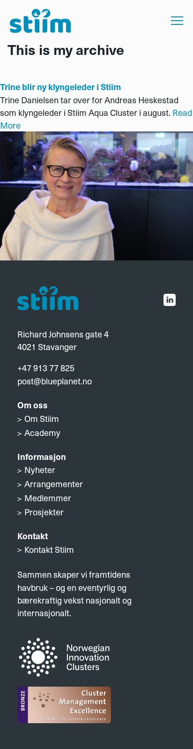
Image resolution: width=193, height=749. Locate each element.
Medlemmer (47, 498)
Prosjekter (44, 512)
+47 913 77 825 (45, 368)
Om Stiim (41, 418)
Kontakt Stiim (49, 549)
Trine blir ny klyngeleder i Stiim (60, 86)
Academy (42, 432)
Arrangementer (53, 483)
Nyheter (39, 469)
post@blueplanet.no (54, 381)
